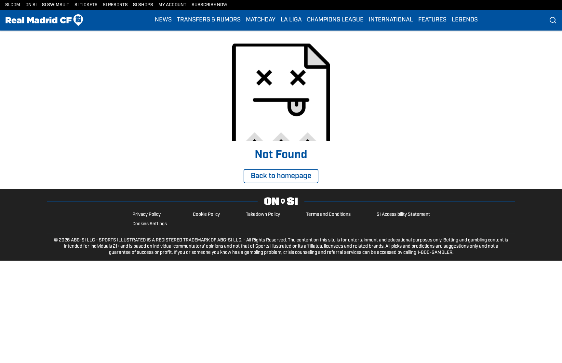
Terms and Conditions (328, 214)
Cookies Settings (149, 224)
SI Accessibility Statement (403, 214)
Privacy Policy (146, 214)
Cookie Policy (206, 214)
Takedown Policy (263, 214)
